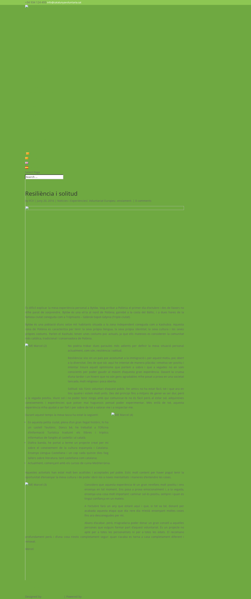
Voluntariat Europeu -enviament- (110, 201)
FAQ (28, 134)
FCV (31, 201)
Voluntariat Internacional (42, 59)
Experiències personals (40, 92)
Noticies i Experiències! (72, 201)
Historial (31, 101)
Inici (28, 12)
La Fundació (33, 21)
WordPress (89, 596)
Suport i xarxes (35, 35)
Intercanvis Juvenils (38, 63)
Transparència (34, 40)
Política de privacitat (39, 139)
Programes (32, 54)
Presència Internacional (40, 129)
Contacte (31, 148)
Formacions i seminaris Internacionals (51, 68)
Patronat (31, 26)
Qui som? (31, 16)
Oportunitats (34, 50)
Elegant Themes (52, 596)
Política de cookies (37, 144)
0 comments (143, 201)
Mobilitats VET (35, 73)
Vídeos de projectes (38, 115)
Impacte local (34, 87)
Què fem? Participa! (37, 45)
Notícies (30, 106)
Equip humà (33, 31)
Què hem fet (33, 96)
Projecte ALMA (35, 78)
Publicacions (33, 120)
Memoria (31, 125)
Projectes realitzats (38, 111)
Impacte (31, 82)
